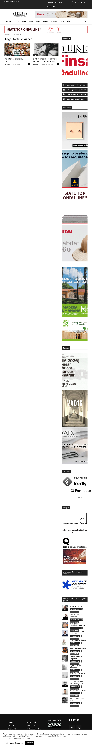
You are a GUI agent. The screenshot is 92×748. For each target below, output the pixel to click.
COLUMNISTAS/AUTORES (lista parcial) (74, 600)
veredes (7, 64)
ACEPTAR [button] (29, 743)
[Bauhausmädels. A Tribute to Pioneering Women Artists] (46, 49)
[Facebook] (72, 2)
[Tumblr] (72, 5)
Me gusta (82, 85)
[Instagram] (78, 2)
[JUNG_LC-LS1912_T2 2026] (75, 130)
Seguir (83, 90)
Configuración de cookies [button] (13, 743)
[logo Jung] (75, 48)
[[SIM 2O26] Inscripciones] (75, 371)
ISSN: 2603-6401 (54, 720)
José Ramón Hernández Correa (77, 624)
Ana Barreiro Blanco (78, 640)
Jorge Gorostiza (76, 606)
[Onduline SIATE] (75, 205)
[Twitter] (75, 2)
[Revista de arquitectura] (19, 14)
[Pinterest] (84, 2)
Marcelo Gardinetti (77, 673)
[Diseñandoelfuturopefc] (75, 322)
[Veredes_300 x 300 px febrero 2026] (75, 285)
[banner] (75, 445)
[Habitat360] (75, 243)
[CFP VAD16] (75, 408)
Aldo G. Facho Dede (78, 690)
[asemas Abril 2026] (75, 168)
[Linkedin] (81, 2)
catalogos (8, 55)
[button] (85, 21)
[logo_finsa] (75, 60)
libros (35, 55)
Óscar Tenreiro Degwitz (76, 658)
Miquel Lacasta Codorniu (76, 616)
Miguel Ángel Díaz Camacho (77, 632)
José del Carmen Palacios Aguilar (76, 683)
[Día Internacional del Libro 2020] (17, 49)
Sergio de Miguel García (77, 699)
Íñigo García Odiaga (78, 648)
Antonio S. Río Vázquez (75, 666)
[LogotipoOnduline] (75, 72)
